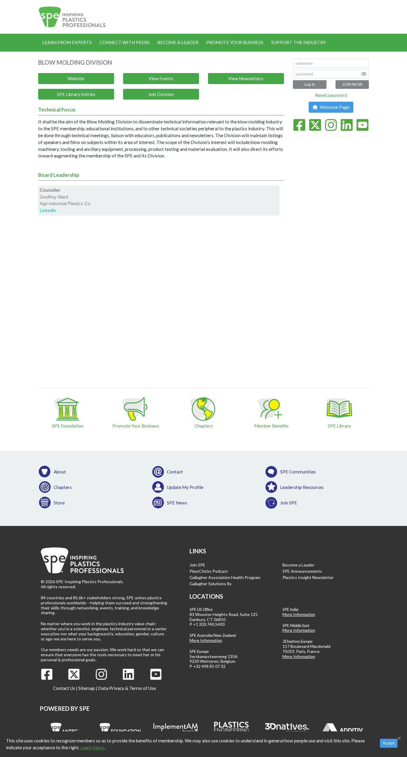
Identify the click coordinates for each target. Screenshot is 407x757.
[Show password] (364, 74)
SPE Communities (298, 471)
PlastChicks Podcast (208, 571)
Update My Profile (185, 487)
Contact (175, 471)
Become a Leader (177, 42)
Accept (389, 743)
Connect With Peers (125, 42)
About (60, 471)
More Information (205, 640)
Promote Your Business (234, 42)
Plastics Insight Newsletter (308, 577)
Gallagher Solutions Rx (210, 583)
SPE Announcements (302, 571)
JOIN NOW (352, 84)
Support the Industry (298, 42)
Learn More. (92, 747)
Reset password (331, 95)
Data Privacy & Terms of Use (127, 688)
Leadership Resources (302, 487)
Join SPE (288, 502)
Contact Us (64, 688)
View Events (161, 78)
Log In (310, 84)
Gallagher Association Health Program (224, 577)
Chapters (63, 487)
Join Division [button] (161, 94)
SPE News (177, 502)
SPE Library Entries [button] (76, 94)
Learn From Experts (67, 42)
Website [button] (76, 78)
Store (59, 502)
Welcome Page (334, 107)
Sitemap (86, 688)
